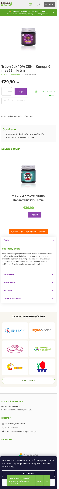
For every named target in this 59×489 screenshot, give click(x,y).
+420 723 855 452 (12, 427)
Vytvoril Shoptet (31, 455)
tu (13, 466)
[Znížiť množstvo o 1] (10, 93)
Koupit (20, 91)
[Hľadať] (38, 4)
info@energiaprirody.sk (15, 423)
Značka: (28, 75)
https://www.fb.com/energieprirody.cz (21, 431)
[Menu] (46, 4)
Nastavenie (28, 473)
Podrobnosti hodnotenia (11, 75)
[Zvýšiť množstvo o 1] (10, 89)
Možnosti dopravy (14, 100)
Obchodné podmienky (10, 406)
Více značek (27, 380)
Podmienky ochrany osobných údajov (16, 410)
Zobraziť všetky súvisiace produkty (28, 231)
